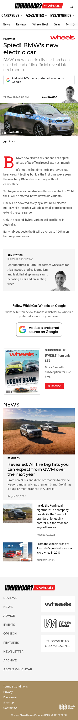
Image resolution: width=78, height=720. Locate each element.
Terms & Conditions (15, 686)
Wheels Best (40, 24)
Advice (9, 616)
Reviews (21, 24)
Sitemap (8, 702)
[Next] (73, 24)
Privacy (8, 692)
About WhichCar (17, 669)
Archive (10, 660)
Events (9, 624)
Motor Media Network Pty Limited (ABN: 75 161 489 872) (40, 715)
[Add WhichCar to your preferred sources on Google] (39, 329)
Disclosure (9, 697)
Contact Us (10, 707)
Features (11, 642)
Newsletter (13, 651)
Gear (57, 24)
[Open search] (71, 6)
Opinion (10, 633)
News (6, 24)
